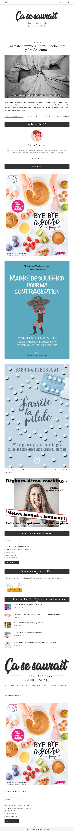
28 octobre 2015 (18, 607)
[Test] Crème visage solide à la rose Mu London (31, 604)
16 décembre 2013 (37, 42)
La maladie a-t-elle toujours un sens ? (28, 633)
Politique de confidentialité (13, 695)
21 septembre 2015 (19, 645)
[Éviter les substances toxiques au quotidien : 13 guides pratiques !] (8, 615)
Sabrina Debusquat (62, 116)
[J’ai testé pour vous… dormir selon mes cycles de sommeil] (37, 76)
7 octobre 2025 (18, 617)
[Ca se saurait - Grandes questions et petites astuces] (37, 19)
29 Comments (45, 116)
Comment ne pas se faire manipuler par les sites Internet (35, 643)
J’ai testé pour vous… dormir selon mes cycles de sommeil (37, 48)
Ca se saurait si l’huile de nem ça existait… (29, 623)
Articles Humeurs (11, 557)
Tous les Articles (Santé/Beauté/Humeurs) (18, 549)
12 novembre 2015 (19, 635)
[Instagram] (63, 2)
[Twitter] (55, 2)
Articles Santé (10, 552)
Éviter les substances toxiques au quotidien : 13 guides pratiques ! (38, 614)
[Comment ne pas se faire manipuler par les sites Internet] (8, 645)
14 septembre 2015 (19, 626)
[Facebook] (35, 158)
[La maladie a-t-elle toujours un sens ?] (8, 635)
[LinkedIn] (60, 2)
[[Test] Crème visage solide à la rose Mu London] (8, 607)
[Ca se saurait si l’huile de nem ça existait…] (8, 625)
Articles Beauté (11, 555)
